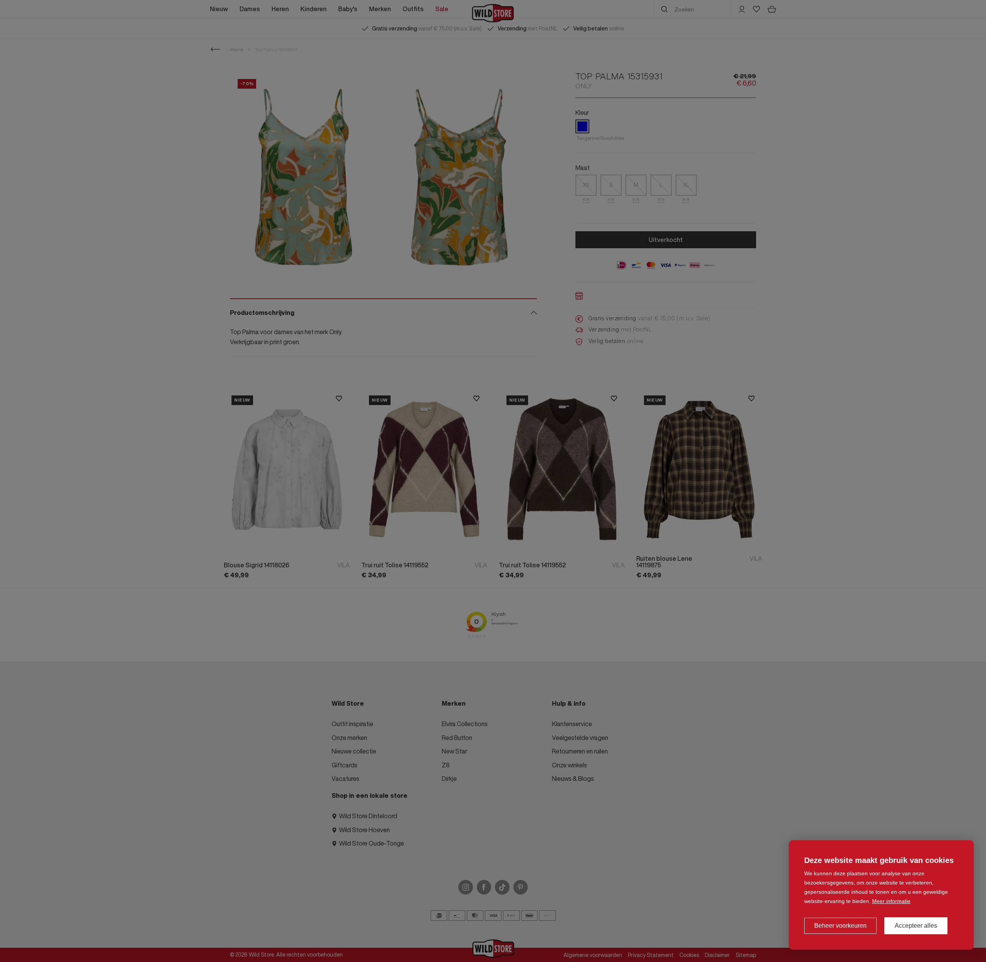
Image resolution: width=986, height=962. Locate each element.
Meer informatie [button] (891, 901)
